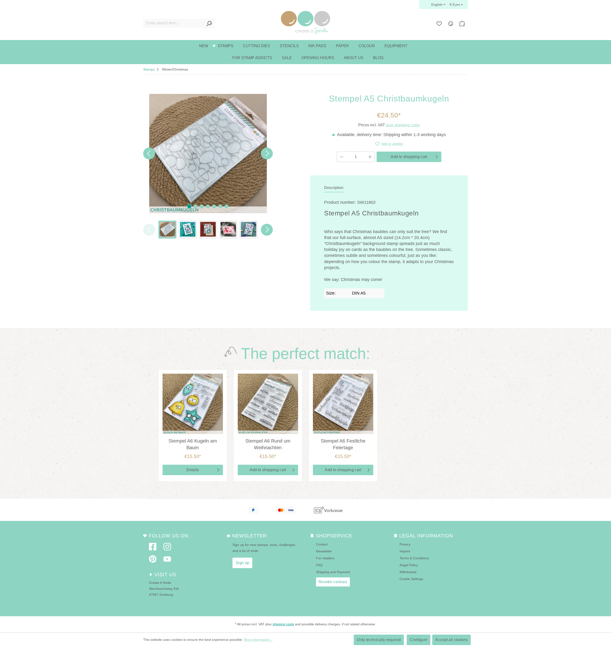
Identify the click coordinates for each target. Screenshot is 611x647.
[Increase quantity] (370, 157)
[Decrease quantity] (341, 157)
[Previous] (149, 153)
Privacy (405, 544)
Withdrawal (408, 572)
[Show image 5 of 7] (214, 206)
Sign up (242, 563)
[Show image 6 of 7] (220, 206)
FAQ (319, 565)
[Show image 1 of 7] (189, 206)
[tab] (333, 188)
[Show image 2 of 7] (195, 206)
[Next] (267, 153)
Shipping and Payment (333, 572)
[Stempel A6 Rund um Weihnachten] (268, 404)
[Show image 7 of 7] (226, 206)
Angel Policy (409, 565)
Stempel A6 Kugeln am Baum (193, 444)
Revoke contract (333, 582)
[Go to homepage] (305, 22)
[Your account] (450, 24)
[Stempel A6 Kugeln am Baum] (193, 404)
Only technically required (379, 640)
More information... (258, 640)
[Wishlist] (439, 24)
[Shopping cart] (462, 24)
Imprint (405, 551)
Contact (322, 544)
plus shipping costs (403, 125)
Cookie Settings (411, 579)
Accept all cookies (451, 640)
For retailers (325, 558)
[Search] (209, 24)
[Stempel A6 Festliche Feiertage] (343, 404)
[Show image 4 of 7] (208, 206)
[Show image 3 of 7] (202, 206)
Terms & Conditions (414, 558)
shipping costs (283, 624)
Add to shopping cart (409, 157)
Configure (418, 640)
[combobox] (173, 23)
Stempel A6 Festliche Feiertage (343, 444)
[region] (208, 166)
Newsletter (324, 551)
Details (192, 470)
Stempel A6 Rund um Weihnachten (267, 444)
